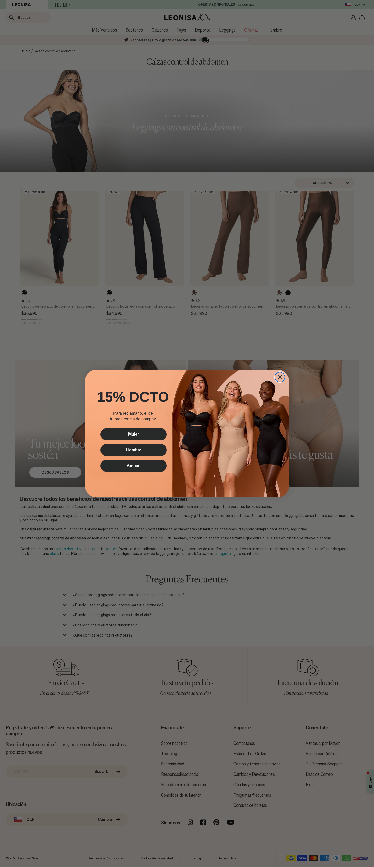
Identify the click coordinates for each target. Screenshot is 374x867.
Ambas (133, 465)
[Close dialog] (280, 377)
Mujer (133, 434)
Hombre (133, 450)
